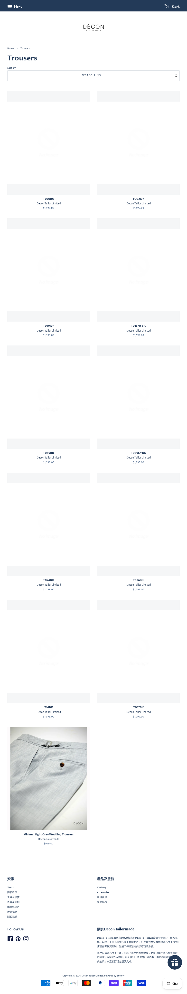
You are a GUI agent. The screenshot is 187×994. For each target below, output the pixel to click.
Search (10, 887)
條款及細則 (13, 902)
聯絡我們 (12, 911)
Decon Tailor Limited (92, 975)
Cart (175, 6)
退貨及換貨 (13, 897)
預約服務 (102, 902)
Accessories (103, 892)
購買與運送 (13, 906)
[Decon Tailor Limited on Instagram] (25, 940)
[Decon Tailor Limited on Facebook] (10, 940)
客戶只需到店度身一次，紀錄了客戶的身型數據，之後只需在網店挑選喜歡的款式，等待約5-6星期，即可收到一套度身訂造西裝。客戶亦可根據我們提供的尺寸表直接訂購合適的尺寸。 (137, 957)
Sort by (11, 67)
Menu (17, 6)
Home (10, 48)
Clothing (101, 887)
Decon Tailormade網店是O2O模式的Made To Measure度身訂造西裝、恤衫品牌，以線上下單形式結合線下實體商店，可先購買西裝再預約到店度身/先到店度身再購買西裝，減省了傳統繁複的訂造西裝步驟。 (137, 942)
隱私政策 (12, 892)
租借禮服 (102, 897)
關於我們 (12, 916)
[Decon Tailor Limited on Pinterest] (18, 940)
